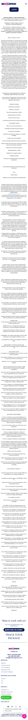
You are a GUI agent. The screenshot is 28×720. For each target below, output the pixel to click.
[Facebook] (8, 707)
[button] (26, 4)
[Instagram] (12, 707)
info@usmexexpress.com (14, 193)
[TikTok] (20, 707)
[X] (16, 707)
